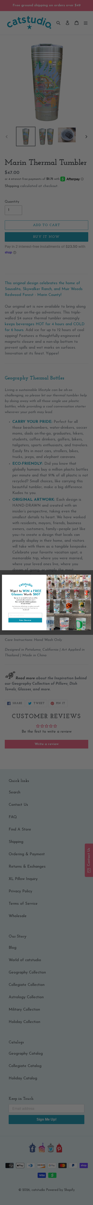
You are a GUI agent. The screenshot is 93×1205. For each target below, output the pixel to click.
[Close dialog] (89, 576)
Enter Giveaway (25, 620)
